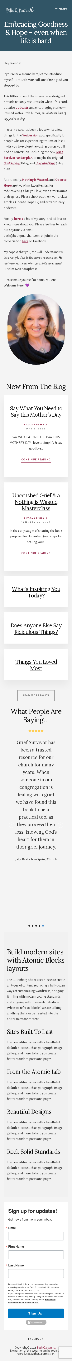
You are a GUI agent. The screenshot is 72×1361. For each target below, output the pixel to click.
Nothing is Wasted (35, 180)
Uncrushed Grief (45, 163)
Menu (63, 8)
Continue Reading (36, 460)
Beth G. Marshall (47, 1347)
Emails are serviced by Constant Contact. (31, 1301)
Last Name (16, 1265)
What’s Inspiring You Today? (36, 592)
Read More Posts (36, 695)
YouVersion (30, 135)
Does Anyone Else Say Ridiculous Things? (36, 628)
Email (12, 1227)
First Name (16, 1246)
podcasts (22, 107)
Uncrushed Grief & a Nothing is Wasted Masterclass (36, 502)
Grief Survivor (12, 163)
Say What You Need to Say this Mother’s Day (36, 411)
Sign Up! (36, 1313)
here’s (19, 219)
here (25, 241)
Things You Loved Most (36, 665)
